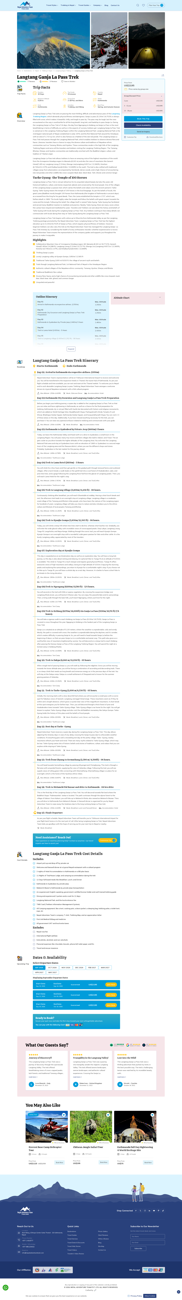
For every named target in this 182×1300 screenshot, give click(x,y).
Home (19, 71)
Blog (106, 5)
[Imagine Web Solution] (95, 1290)
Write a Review (103, 1239)
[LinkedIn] (149, 1211)
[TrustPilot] (143, 1045)
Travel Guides (72, 1235)
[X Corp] (140, 1211)
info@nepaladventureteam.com (33, 1253)
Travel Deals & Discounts (76, 1243)
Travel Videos (72, 1250)
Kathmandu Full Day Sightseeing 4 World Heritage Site (135, 1149)
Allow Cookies (150, 1296)
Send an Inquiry (143, 132)
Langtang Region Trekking (63, 71)
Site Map (101, 1246)
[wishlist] (143, 5)
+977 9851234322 (28, 1247)
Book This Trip (143, 119)
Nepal (37, 71)
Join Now (111, 984)
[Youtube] (154, 1211)
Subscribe (138, 1248)
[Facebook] (136, 1211)
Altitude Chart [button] (121, 297)
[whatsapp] (5, 1288)
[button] (53, 40)
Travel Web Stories (74, 1246)
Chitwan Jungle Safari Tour (88, 1147)
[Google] (127, 1045)
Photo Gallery (103, 1231)
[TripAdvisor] (111, 1045)
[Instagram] (145, 1211)
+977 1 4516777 (27, 1241)
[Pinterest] (158, 1211)
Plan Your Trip (154, 5)
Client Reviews (103, 1235)
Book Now (59, 1162)
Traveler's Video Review (75, 1254)
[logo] (25, 1210)
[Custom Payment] (74, 1024)
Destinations (28, 71)
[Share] (163, 75)
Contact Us (115, 5)
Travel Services (72, 1239)
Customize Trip (106, 840)
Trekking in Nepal (47, 71)
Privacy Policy (136, 1296)
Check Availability (143, 125)
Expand (71, 349)
